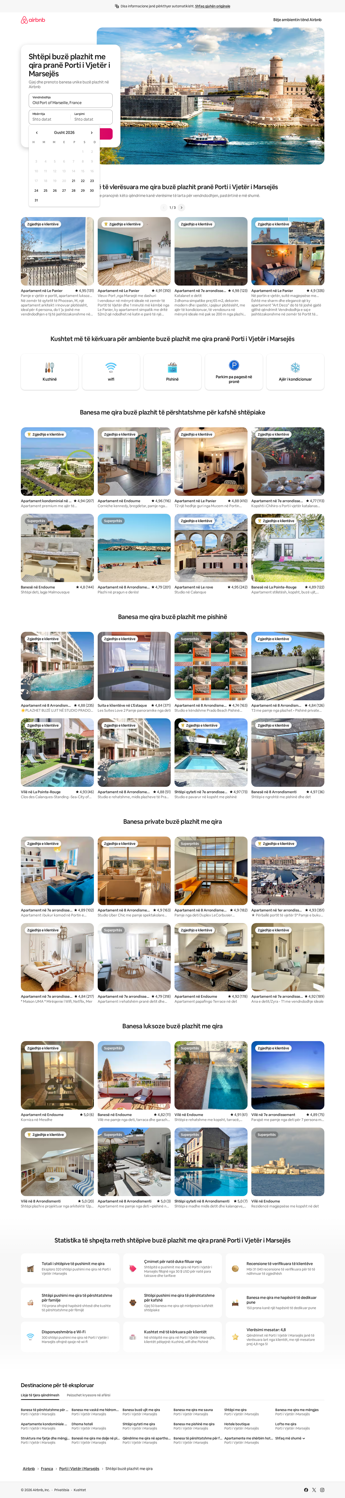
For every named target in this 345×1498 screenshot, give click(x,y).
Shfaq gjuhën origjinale (212, 6)
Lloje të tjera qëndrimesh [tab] (40, 1395)
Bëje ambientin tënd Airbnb (297, 19)
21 (73, 181)
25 (45, 190)
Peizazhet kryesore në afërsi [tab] (88, 1395)
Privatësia (61, 1490)
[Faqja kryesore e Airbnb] (33, 19)
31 (36, 200)
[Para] (181, 207)
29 (83, 190)
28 (73, 190)
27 (64, 190)
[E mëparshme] (164, 207)
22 (83, 181)
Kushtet (80, 1490)
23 (92, 181)
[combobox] (70, 102)
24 (36, 190)
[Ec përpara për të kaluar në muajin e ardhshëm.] (91, 132)
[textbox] (49, 119)
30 (92, 190)
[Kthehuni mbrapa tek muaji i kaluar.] (37, 132)
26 (55, 190)
